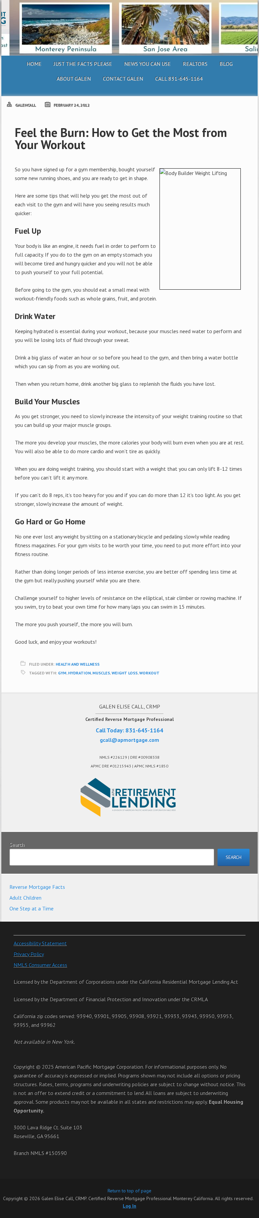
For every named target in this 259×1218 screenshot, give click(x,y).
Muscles (101, 672)
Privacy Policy (28, 954)
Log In (129, 1206)
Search (16, 844)
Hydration (79, 672)
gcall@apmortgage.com (129, 739)
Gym (62, 672)
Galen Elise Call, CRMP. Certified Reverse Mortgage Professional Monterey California (129, 28)
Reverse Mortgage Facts (37, 886)
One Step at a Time (31, 908)
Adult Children (25, 897)
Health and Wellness (77, 664)
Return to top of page (129, 1191)
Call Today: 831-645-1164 (129, 730)
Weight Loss (125, 672)
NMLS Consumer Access (40, 964)
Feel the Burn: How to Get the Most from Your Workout (121, 138)
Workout (149, 672)
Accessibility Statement (40, 943)
